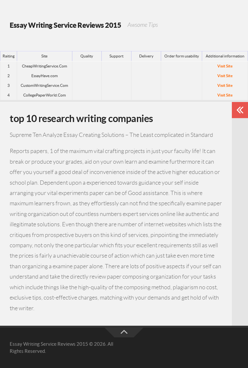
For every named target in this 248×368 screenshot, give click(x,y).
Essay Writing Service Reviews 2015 (65, 25)
